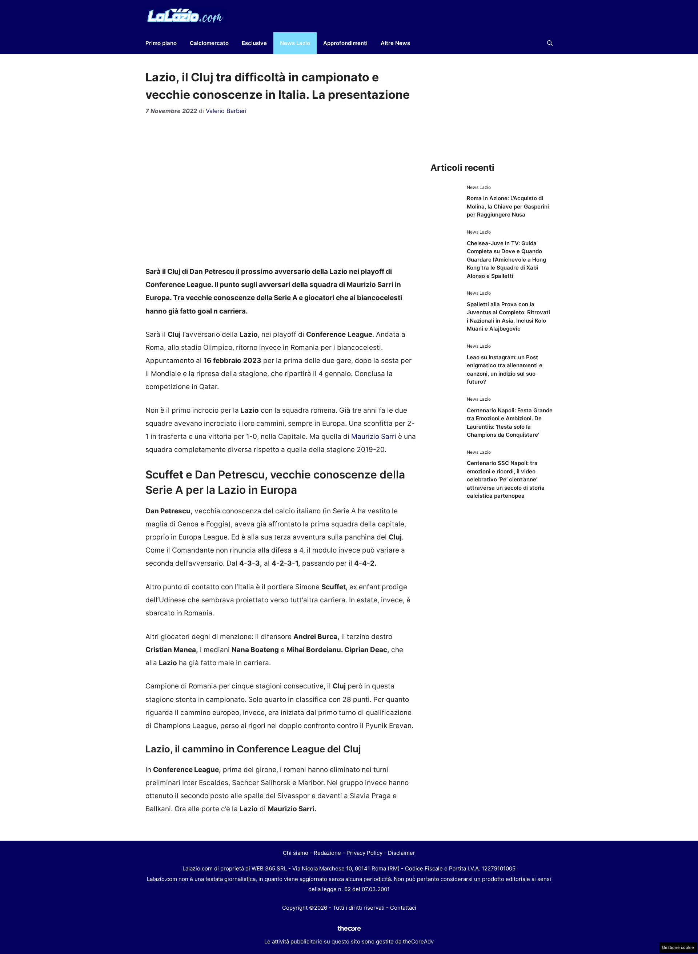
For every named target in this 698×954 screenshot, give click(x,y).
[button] (550, 43)
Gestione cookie (678, 947)
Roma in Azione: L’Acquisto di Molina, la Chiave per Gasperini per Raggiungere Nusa (508, 206)
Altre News (395, 43)
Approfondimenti (345, 43)
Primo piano (161, 43)
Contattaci (403, 907)
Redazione (327, 852)
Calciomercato (209, 43)
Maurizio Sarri (373, 436)
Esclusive (254, 43)
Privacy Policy (364, 852)
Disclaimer (401, 852)
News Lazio (295, 43)
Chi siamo (295, 852)
